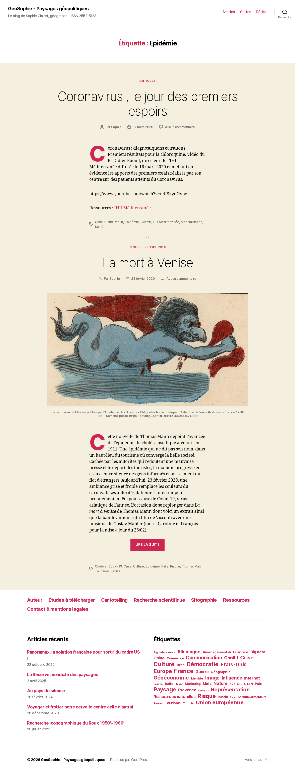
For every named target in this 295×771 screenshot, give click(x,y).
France (183, 671)
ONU (239, 684)
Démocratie (202, 664)
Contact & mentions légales (57, 609)
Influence (232, 678)
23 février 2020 (143, 279)
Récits (261, 12)
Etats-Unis (233, 664)
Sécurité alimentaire (252, 697)
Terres (158, 703)
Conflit (231, 657)
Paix (258, 684)
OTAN (248, 684)
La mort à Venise (147, 262)
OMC (232, 684)
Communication (204, 658)
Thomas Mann (192, 566)
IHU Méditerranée (132, 208)
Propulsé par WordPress (129, 760)
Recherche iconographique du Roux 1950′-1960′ (75, 723)
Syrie (233, 697)
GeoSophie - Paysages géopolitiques (48, 8)
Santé (99, 227)
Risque (175, 566)
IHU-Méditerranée (166, 222)
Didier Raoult (113, 222)
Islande (158, 684)
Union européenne (220, 702)
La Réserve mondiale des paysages (62, 674)
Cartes (245, 12)
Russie (223, 697)
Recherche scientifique (159, 600)
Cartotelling (114, 600)
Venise (115, 571)
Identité (197, 678)
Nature (220, 683)
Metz (207, 684)
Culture (138, 566)
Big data (257, 652)
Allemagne (188, 651)
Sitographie (204, 600)
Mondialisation (191, 222)
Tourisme (102, 571)
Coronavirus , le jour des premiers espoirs (148, 103)
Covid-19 (115, 566)
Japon (179, 684)
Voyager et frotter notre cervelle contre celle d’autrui (80, 706)
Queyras (203, 690)
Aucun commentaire (180, 127)
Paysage (165, 689)
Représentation (230, 689)
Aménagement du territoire (225, 652)
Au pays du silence (46, 690)
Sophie (116, 127)
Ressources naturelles (174, 696)
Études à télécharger (71, 600)
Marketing (193, 684)
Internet (252, 678)
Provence (187, 690)
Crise (99, 222)
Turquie (188, 703)
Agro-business (164, 652)
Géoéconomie (171, 677)
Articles (228, 12)
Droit (181, 665)
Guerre (145, 222)
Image (212, 678)
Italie (164, 566)
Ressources (155, 247)
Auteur (34, 600)
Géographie (220, 672)
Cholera (101, 566)
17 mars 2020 (143, 127)
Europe (163, 671)
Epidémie (132, 222)
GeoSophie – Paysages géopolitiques (73, 760)
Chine (159, 657)
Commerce (175, 658)
